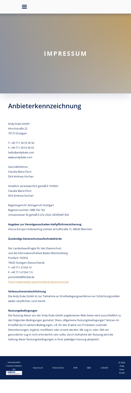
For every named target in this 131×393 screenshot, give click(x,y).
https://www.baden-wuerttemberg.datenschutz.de (38, 282)
